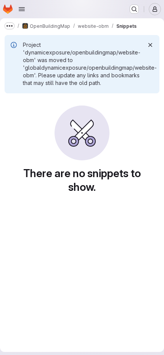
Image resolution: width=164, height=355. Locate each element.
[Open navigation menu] (22, 9)
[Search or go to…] (134, 9)
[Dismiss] (150, 45)
